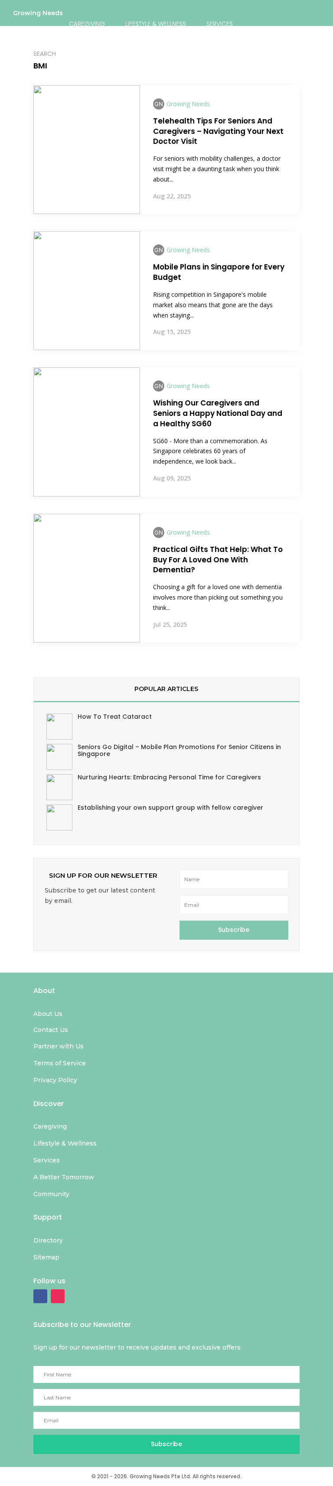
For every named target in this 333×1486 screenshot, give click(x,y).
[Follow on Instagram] (58, 1296)
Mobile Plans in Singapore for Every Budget (218, 272)
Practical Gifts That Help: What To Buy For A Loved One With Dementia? (218, 559)
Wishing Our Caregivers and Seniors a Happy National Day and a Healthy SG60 (217, 413)
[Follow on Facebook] (40, 1296)
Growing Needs (38, 15)
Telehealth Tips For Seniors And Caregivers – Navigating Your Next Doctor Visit (218, 131)
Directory (230, 53)
